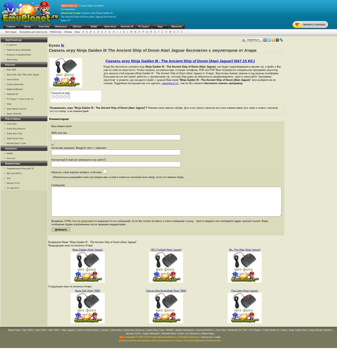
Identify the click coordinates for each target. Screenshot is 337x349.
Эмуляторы (14, 330)
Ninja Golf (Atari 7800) (87, 290)
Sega (160, 26)
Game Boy (44, 26)
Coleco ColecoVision (88, 330)
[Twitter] (269, 40)
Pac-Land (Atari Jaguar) (244, 290)
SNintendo (176, 26)
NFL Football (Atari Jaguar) (166, 249)
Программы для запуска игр (33, 32)
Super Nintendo (14, 113)
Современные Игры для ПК (20, 168)
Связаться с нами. (211, 337)
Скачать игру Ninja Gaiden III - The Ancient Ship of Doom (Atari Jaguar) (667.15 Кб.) (180, 61)
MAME (94, 26)
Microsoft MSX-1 (14, 173)
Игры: (77, 32)
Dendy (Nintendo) (15, 84)
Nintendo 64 (127, 26)
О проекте (12, 45)
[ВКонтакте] (265, 40)
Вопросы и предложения (19, 54)
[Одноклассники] (273, 40)
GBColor (77, 26)
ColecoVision (13, 79)
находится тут (170, 83)
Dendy (27, 26)
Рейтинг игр (55, 32)
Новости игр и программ (19, 50)
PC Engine (143, 26)
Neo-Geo (11, 158)
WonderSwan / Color (16, 143)
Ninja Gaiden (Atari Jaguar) (87, 249)
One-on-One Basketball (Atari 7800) (166, 290)
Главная (11, 26)
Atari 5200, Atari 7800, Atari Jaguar (23, 74)
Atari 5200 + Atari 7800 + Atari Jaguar (54, 330)
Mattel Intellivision (15, 89)
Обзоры (68, 32)
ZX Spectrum (13, 188)
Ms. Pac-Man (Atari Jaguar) (244, 249)
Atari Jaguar (11, 32)
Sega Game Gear (15, 138)
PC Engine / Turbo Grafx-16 (20, 99)
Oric (9, 178)
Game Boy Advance (16, 128)
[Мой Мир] (277, 40)
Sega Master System (17, 109)
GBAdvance (61, 26)
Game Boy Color (14, 133)
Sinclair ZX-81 (13, 183)
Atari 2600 (11, 70)
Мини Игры (110, 26)
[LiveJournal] (281, 40)
